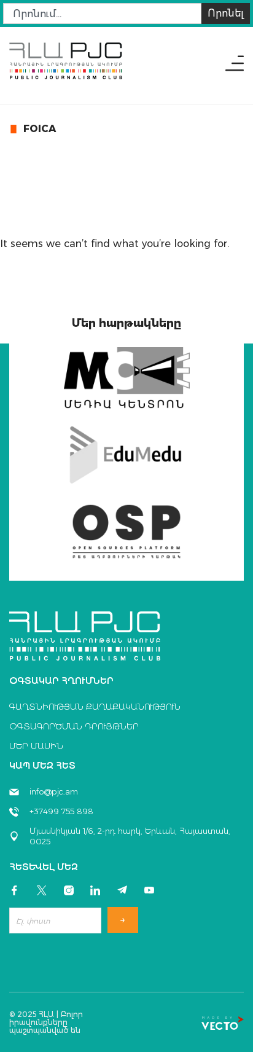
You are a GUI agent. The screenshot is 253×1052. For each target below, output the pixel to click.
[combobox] (102, 13)
